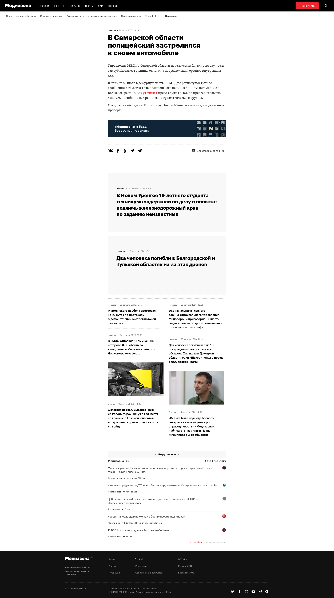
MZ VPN (182, 559)
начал (194, 105)
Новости (43, 5)
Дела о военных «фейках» (21, 16)
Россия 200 (185, 566)
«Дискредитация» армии (102, 16)
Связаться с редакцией (211, 150)
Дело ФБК (151, 16)
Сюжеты (59, 5)
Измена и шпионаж (51, 16)
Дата (100, 5)
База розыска (186, 572)
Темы (112, 559)
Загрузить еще (167, 454)
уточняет (150, 93)
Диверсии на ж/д (131, 16)
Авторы (113, 566)
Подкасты (114, 5)
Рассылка (141, 566)
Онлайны (74, 5)
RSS (140, 559)
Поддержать (307, 5)
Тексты (89, 5)
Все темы (171, 15)
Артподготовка (75, 16)
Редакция (114, 572)
